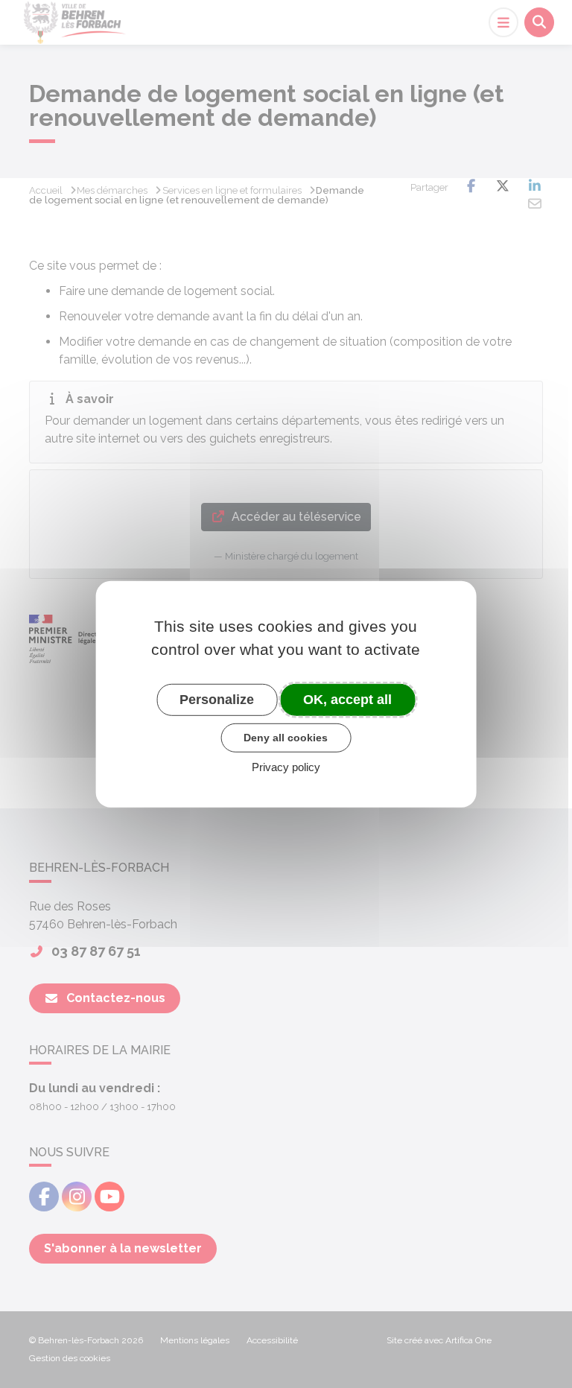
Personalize (216, 698)
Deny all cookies (286, 738)
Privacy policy (286, 767)
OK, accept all (347, 698)
